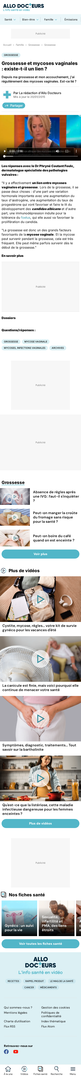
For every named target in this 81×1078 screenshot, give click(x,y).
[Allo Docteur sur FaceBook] (6, 1051)
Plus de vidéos (24, 570)
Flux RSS (9, 1026)
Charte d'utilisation (17, 1021)
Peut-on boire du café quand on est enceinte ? (54, 538)
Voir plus (40, 554)
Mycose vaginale (35, 341)
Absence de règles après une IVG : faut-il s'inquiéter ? (56, 496)
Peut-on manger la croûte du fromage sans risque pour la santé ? (55, 517)
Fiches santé (40, 1074)
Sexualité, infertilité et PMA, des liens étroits (54, 923)
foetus (25, 217)
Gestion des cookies (55, 1008)
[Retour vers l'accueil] (40, 7)
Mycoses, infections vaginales (24, 347)
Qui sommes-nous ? (18, 1008)
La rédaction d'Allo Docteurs (40, 93)
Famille (48, 19)
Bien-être (28, 19)
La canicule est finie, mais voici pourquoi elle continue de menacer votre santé (40, 687)
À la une (8, 1074)
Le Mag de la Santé (61, 981)
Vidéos (24, 1074)
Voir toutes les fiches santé (40, 944)
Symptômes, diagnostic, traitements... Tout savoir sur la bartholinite (39, 747)
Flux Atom (48, 1026)
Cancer (29, 987)
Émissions (70, 19)
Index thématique (53, 1021)
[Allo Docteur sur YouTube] (15, 1051)
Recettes (13, 981)
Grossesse (34, 44)
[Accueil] (41, 965)
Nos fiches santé (27, 894)
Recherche (57, 1074)
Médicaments (48, 987)
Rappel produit (34, 981)
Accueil (7, 44)
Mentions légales (15, 1013)
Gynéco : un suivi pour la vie (19, 927)
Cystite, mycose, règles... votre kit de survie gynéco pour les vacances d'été (39, 627)
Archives (58, 347)
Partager (16, 105)
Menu (73, 1074)
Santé (8, 19)
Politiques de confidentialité (51, 1014)
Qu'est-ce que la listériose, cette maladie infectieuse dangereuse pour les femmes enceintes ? (37, 809)
